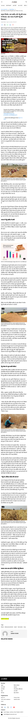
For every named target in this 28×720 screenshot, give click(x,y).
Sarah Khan (3, 22)
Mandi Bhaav (11, 9)
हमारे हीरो (14, 5)
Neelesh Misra (17, 699)
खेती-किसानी (8, 5)
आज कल (2, 5)
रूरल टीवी (15, 691)
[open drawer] (2, 2)
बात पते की (20, 5)
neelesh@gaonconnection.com (10, 714)
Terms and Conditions (5, 699)
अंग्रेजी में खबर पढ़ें (5, 619)
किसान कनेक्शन (16, 685)
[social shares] (2, 707)
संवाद (2, 691)
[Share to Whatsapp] (7, 25)
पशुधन (2, 685)
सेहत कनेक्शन (16, 692)
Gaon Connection (4, 9)
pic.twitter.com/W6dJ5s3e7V (10, 115)
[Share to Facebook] (2, 25)
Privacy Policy (17, 697)
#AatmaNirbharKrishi (9, 113)
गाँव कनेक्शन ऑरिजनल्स (18, 689)
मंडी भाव (2, 692)
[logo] (14, 2)
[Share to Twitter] (5, 25)
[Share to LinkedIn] (10, 25)
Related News (7, 639)
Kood (2, 701)
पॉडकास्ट (15, 687)
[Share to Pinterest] (13, 25)
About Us (3, 697)
